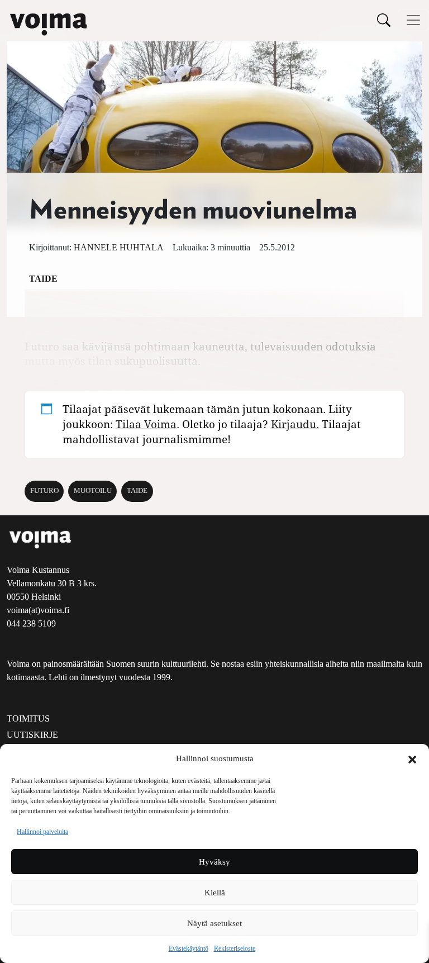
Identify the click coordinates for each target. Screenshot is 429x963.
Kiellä (214, 892)
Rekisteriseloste (234, 948)
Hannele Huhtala (119, 247)
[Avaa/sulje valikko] (413, 20)
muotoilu (93, 491)
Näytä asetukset (214, 923)
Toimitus (28, 718)
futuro (44, 491)
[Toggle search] (384, 20)
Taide (43, 278)
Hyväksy (214, 861)
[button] (412, 758)
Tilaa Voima (146, 424)
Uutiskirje (32, 734)
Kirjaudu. (295, 424)
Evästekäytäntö (188, 948)
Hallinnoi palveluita (42, 832)
